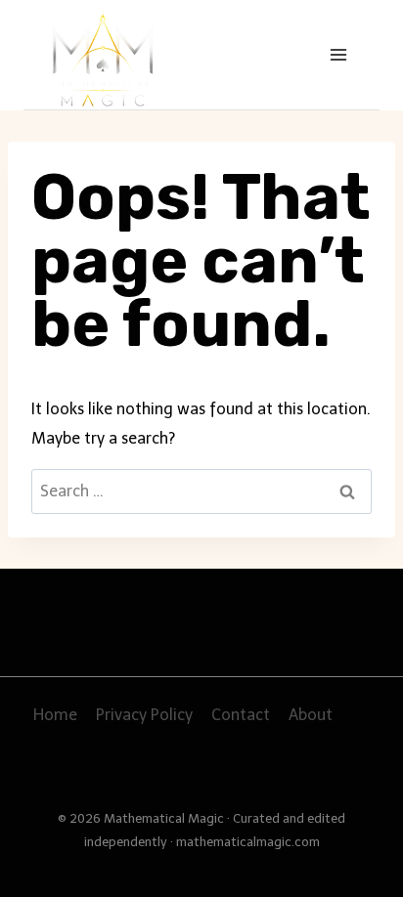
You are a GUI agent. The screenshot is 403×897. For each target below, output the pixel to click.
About (311, 714)
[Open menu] (338, 54)
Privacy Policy (144, 714)
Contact (240, 714)
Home (55, 714)
